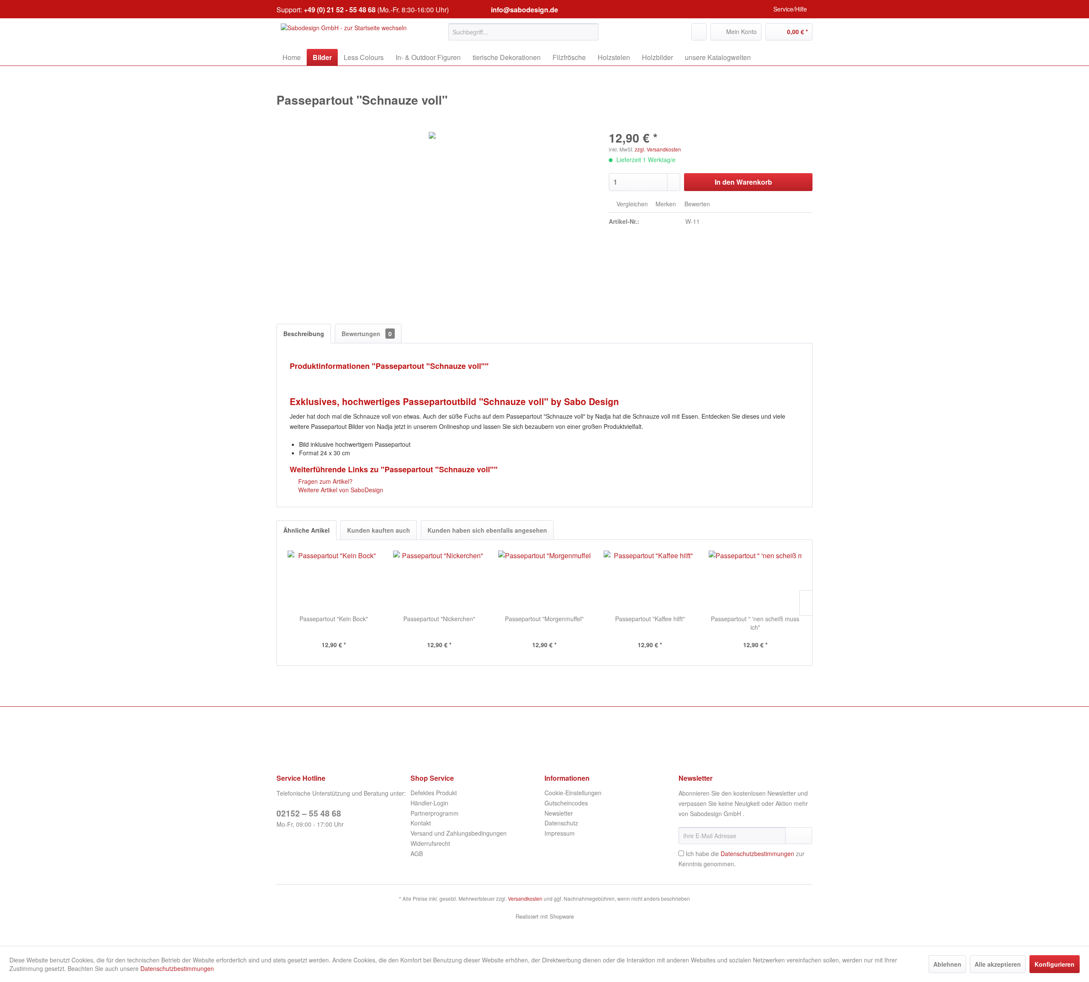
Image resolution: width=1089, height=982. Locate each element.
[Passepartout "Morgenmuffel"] (544, 580)
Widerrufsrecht (430, 843)
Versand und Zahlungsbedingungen (459, 833)
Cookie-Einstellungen (573, 792)
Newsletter (558, 813)
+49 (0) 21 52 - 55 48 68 (340, 9)
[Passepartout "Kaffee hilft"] (650, 580)
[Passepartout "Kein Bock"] (334, 580)
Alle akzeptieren (998, 964)
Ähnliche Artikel (306, 530)
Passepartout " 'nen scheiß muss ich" (755, 622)
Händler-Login (429, 803)
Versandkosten (525, 898)
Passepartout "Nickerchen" (439, 618)
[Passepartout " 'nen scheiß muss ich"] (755, 580)
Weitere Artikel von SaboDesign (339, 489)
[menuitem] (523, 31)
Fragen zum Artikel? (324, 481)
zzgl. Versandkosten (658, 149)
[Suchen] (591, 31)
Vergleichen (631, 204)
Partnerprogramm (435, 813)
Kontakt (421, 823)
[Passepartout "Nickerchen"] (439, 580)
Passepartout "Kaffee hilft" (650, 618)
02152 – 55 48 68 (309, 813)
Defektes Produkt (434, 792)
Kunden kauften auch (378, 530)
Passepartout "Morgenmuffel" (544, 618)
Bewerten (696, 204)
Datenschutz (561, 823)
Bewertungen (367, 333)
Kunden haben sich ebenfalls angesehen (487, 530)
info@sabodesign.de (524, 9)
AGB (417, 853)
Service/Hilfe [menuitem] (790, 9)
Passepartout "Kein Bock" (333, 618)
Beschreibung (303, 333)
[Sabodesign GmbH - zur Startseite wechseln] (344, 34)
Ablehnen (947, 964)
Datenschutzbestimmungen (757, 853)
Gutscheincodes (566, 803)
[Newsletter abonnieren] (798, 835)
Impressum (559, 833)
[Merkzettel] (699, 31)
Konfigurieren (1055, 964)
